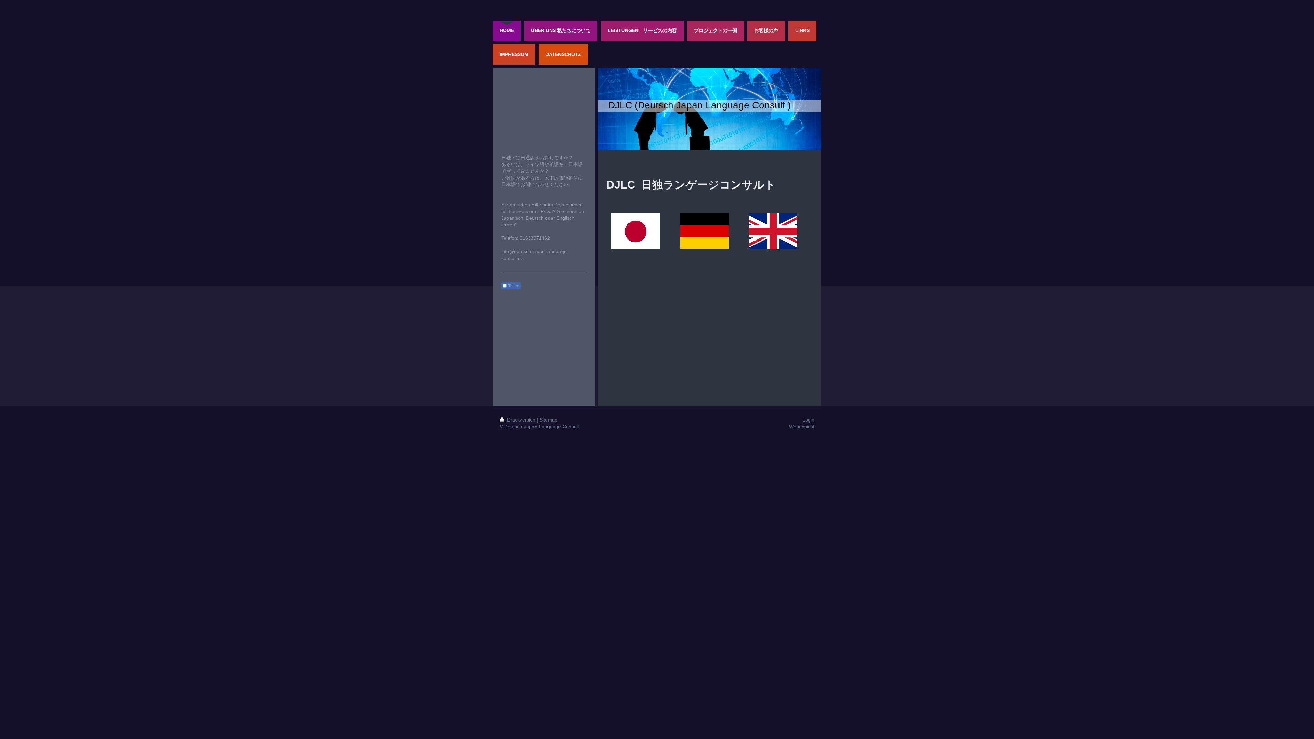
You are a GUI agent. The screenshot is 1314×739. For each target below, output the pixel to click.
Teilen (513, 286)
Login (808, 420)
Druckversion (521, 420)
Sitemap (548, 420)
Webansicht (801, 426)
